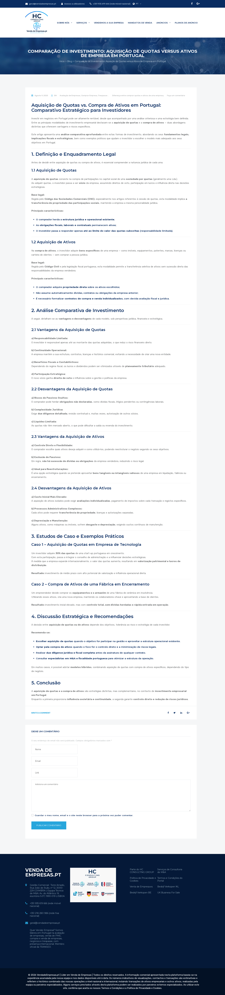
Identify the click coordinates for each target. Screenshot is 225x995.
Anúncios (162, 22)
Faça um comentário (176, 95)
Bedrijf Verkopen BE (140, 892)
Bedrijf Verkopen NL (168, 886)
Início (62, 61)
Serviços (82, 22)
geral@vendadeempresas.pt (42, 4)
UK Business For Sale (168, 892)
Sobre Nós (63, 22)
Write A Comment (41, 713)
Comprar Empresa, (89, 95)
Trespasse (102, 95)
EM (55, 95)
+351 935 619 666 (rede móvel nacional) (111, 4)
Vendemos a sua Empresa (109, 22)
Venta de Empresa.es (141, 886)
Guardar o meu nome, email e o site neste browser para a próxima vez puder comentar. (84, 815)
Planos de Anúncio (186, 22)
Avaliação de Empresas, (70, 95)
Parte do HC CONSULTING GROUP (142, 871)
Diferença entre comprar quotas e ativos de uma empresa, (138, 95)
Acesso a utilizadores (74, 4)
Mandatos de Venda (140, 22)
